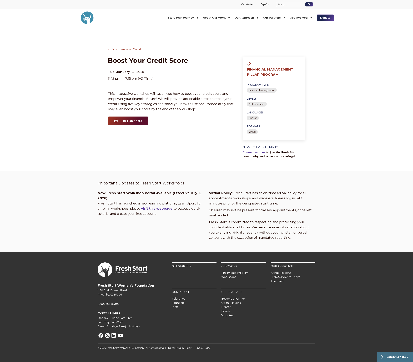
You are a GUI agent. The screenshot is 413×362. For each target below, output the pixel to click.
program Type (258, 84)
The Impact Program (234, 272)
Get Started (181, 266)
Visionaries (178, 298)
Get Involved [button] (299, 17)
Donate (325, 17)
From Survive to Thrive (285, 277)
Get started (247, 4)
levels (252, 98)
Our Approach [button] (244, 17)
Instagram (106, 335)
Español (265, 4)
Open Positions (231, 302)
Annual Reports (281, 272)
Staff (175, 307)
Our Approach (282, 266)
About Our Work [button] (214, 17)
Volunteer (228, 315)
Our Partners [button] (272, 17)
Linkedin (112, 335)
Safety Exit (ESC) (398, 356)
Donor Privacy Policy (179, 348)
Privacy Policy (202, 348)
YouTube (118, 335)
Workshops (228, 277)
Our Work (229, 266)
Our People (181, 292)
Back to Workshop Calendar (125, 49)
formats (253, 126)
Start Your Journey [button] (181, 17)
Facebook (99, 335)
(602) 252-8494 (108, 304)
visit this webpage (156, 208)
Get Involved (231, 292)
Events (225, 311)
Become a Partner (233, 298)
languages (255, 112)
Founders (178, 302)
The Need (277, 281)
